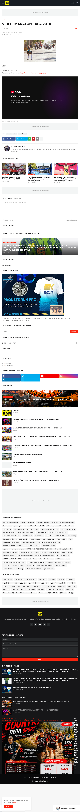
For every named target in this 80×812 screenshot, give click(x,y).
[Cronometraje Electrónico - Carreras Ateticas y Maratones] (7, 689)
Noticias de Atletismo (67, 522)
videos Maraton (22, 134)
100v (35, 586)
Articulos (6, 526)
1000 (6, 589)
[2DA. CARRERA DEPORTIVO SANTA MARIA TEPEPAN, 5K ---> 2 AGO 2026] (7, 430)
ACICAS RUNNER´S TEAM (36, 562)
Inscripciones (39, 536)
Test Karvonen (48, 559)
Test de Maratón (8, 539)
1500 (42, 580)
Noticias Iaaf (7, 529)
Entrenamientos (52, 526)
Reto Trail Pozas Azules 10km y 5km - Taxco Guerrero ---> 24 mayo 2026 (37, 471)
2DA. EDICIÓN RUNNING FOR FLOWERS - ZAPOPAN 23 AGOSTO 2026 (36, 480)
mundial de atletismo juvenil (12, 545)
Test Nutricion (61, 539)
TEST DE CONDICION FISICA (55, 536)
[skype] (30, 379)
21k (53, 583)
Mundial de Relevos (9, 532)
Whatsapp (44, 777)
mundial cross (27, 536)
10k (62, 583)
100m (14, 593)
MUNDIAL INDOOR (63, 555)
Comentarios (9, 365)
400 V (71, 583)
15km (33, 593)
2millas (60, 589)
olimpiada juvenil (21, 539)
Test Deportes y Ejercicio (45, 565)
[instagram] (68, 376)
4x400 (71, 586)
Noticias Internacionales (10, 522)
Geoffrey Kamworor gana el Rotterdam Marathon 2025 (11, 178)
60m (6, 586)
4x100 (61, 586)
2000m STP (52, 593)
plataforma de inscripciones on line (14, 562)
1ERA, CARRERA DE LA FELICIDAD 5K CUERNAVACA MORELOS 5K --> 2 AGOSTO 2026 (41, 436)
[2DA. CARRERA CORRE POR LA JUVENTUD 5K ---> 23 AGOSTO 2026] (7, 421)
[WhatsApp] (29, 139)
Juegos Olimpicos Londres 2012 (21, 526)
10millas (24, 593)
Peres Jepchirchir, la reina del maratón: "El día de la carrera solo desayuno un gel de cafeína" (65, 178)
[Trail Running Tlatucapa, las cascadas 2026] (7, 456)
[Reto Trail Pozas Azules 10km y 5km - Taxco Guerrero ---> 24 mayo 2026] (7, 474)
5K (43, 586)
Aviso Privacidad (34, 777)
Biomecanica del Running (25, 555)
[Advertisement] (40, 798)
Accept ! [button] (8, 806)
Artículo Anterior (8, 220)
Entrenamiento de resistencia (44, 555)
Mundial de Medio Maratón (63, 549)
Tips (36, 529)
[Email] (37, 139)
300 (23, 589)
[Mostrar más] (41, 139)
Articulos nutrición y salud (58, 532)
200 (23, 583)
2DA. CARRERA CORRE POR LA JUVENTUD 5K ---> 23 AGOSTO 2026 (36, 419)
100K (6, 593)
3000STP (43, 583)
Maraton (9, 20)
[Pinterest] (33, 139)
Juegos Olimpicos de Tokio (11, 536)
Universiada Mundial (28, 542)
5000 (70, 580)
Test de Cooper (60, 565)
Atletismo (31, 522)
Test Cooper (30, 565)
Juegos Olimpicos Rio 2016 (49, 529)
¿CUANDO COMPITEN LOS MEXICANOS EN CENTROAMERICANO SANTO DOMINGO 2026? (43, 445)
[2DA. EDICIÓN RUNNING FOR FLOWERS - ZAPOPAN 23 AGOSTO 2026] (7, 483)
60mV (51, 586)
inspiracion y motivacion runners (13, 549)
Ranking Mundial (54, 552)
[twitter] (30, 376)
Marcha (31, 580)
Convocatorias (6, 265)
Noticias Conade (42, 532)
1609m (50, 589)
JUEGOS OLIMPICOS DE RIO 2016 (59, 562)
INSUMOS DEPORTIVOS (40, 343)
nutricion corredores (62, 559)
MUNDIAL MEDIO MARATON (12, 559)
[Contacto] (7, 413)
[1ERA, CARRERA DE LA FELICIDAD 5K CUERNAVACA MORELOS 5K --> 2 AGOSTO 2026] (7, 439)
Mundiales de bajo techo (26, 532)
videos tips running (26, 552)
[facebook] (11, 376)
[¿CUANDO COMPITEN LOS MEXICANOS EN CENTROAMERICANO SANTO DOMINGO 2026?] (7, 448)
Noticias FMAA (39, 526)
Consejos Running (49, 539)
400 (14, 583)
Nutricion (29, 529)
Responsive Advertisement (40, 12)
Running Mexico (67, 552)
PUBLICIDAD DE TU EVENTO (22, 463)
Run (70, 539)
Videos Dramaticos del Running (13, 569)
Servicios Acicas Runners (11, 542)
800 (52, 580)
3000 (32, 583)
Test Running (71, 536)
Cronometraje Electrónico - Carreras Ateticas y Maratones (32, 687)
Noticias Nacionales (43, 522)
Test (62, 529)
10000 (16, 586)
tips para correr (19, 529)
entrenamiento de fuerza (33, 569)
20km (15, 589)
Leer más (16, 802)
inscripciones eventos (10, 552)
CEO (25, 777)
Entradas (8, 363)
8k (71, 593)
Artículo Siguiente (71, 220)
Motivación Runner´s (48, 545)
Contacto (16, 410)
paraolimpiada (48, 569)
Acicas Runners (18, 146)
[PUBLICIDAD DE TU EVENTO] (7, 465)
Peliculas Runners (40, 552)
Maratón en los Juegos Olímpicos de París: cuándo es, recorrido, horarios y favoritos (39, 178)
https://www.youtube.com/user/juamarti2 (34, 73)
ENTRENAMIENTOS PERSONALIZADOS (39, 549)
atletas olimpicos (35, 539)
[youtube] (49, 376)
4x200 (31, 589)
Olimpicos (6, 565)
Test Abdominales (18, 565)
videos (15, 134)
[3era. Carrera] (7, 703)
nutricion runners (8, 555)
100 (61, 580)
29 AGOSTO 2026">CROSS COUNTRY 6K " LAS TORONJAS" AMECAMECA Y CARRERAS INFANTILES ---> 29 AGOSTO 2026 (76, 741)
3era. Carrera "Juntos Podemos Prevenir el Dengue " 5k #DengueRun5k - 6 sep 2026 (41, 701)
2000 (42, 593)
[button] (2, 3)
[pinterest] (48, 624)
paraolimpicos (70, 529)
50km (41, 589)
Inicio (3, 20)
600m (63, 593)
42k (6, 583)
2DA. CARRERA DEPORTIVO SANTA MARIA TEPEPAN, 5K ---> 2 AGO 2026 (37, 428)
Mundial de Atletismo (66, 526)
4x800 (69, 589)
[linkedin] (11, 379)
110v (25, 586)
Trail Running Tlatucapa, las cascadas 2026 (27, 454)
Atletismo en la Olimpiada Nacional (49, 542)
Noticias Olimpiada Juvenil (32, 559)
